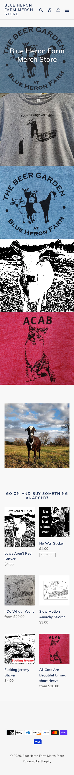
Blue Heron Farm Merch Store (19, 9)
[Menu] (67, 10)
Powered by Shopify (37, 761)
